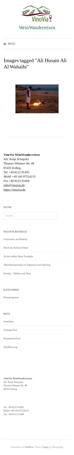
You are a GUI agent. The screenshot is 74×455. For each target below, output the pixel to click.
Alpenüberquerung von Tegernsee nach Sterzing (27, 264)
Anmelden (9, 321)
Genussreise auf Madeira (15, 239)
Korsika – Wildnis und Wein (17, 273)
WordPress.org (10, 347)
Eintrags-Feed (10, 330)
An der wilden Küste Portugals (18, 256)
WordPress (29, 447)
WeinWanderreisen (37, 27)
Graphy (45, 447)
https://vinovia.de (15, 189)
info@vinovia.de (14, 185)
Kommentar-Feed (12, 338)
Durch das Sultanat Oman (16, 247)
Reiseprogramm (11, 297)
